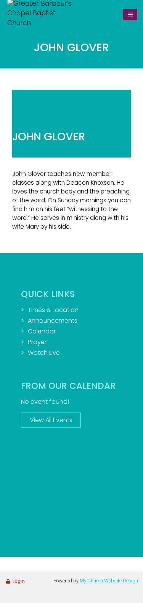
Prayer (37, 342)
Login (19, 581)
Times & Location (53, 310)
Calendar (42, 331)
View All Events (51, 420)
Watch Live (44, 352)
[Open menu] (130, 14)
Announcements (52, 320)
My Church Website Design (109, 580)
